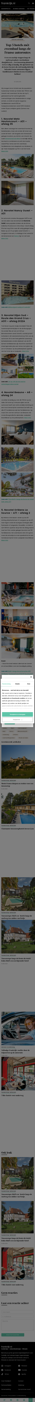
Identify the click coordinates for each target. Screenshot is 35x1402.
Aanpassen (16, 719)
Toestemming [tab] (6, 684)
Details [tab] (17, 684)
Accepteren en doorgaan (17, 714)
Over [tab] (28, 684)
